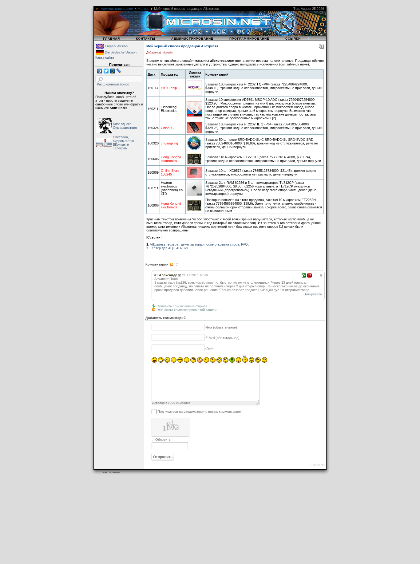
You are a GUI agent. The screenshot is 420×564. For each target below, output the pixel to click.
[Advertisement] (184, 520)
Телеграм (120, 148)
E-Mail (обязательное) (222, 338)
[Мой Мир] (112, 71)
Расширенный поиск (113, 84)
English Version (116, 46)
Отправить (162, 457)
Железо (143, 8)
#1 (156, 275)
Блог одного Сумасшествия (125, 125)
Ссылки (293, 38)
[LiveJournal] (119, 71)
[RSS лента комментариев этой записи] (172, 264)
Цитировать (312, 294)
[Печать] (321, 47)
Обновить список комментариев (182, 306)
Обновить (163, 439)
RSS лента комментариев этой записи (186, 310)
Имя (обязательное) (221, 327)
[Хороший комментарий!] (304, 275)
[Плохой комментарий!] (309, 275)
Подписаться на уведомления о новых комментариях (199, 411)
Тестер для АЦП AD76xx (169, 248)
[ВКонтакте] (100, 71)
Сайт (209, 348)
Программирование (249, 38)
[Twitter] (106, 71)
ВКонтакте (121, 144)
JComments (317, 465)
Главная (111, 38)
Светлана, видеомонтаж (123, 139)
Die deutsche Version (121, 52)
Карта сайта (104, 57)
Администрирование (117, 8)
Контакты (145, 38)
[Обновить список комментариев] (178, 264)
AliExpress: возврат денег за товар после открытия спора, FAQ (199, 244)
